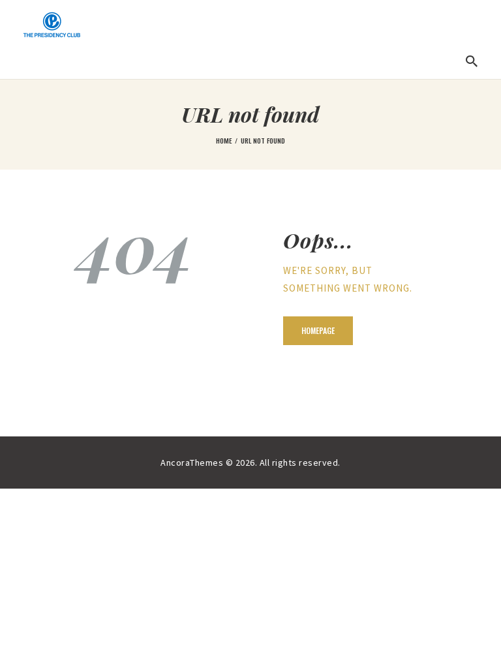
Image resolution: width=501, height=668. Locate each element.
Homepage (318, 330)
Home (224, 140)
